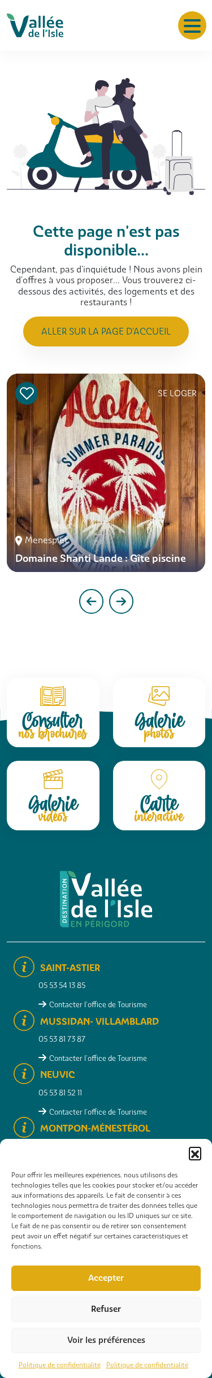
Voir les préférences (106, 1340)
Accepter (106, 1278)
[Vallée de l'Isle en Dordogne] (35, 24)
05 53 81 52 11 (60, 1093)
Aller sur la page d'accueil (106, 331)
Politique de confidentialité (60, 1365)
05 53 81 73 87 (61, 1039)
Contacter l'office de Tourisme (98, 1004)
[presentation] (91, 601)
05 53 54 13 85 (61, 985)
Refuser (106, 1309)
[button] (195, 1153)
